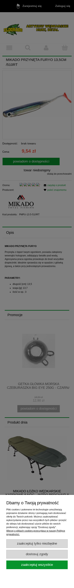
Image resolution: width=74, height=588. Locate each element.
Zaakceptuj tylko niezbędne (37, 543)
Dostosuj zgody (37, 554)
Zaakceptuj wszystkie (37, 565)
